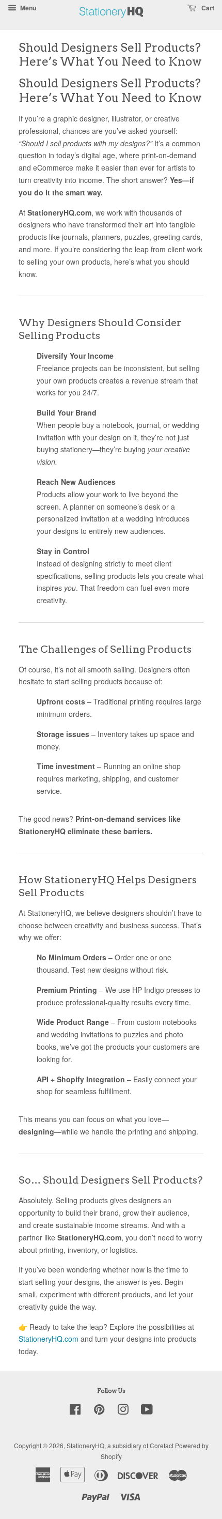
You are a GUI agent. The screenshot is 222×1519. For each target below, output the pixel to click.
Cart (207, 7)
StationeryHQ (85, 1445)
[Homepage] (111, 23)
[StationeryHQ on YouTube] (147, 1411)
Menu (27, 7)
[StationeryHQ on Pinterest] (99, 1411)
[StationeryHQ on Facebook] (75, 1411)
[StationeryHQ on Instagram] (123, 1411)
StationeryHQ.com (48, 1338)
